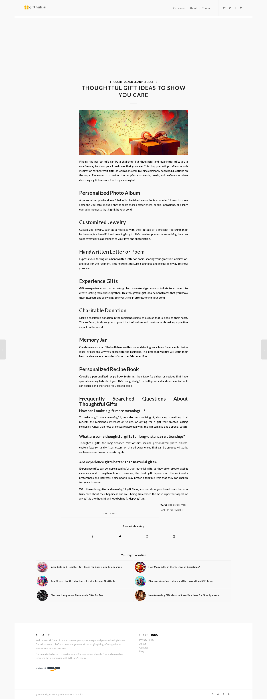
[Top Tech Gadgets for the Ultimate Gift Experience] (264, 349)
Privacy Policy (146, 639)
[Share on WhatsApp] (147, 536)
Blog (141, 651)
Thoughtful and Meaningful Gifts (133, 81)
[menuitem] (179, 8)
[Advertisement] (133, 43)
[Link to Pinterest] (240, 8)
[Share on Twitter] (120, 536)
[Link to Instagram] (224, 8)
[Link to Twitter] (229, 8)
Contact (143, 647)
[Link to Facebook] (235, 8)
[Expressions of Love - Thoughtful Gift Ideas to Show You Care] (133, 132)
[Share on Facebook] (92, 536)
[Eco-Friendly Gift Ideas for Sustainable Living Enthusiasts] (3, 349)
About (142, 643)
